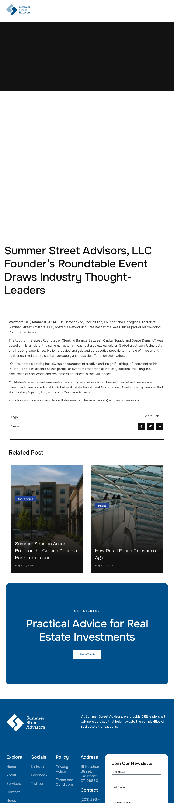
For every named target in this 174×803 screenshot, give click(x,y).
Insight (102, 505)
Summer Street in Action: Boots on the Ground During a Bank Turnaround (46, 550)
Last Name (118, 787)
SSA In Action (25, 498)
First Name (118, 772)
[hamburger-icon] (165, 11)
